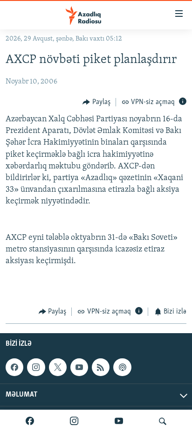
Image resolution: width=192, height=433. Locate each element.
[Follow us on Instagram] (36, 367)
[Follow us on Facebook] (14, 367)
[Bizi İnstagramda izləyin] (74, 421)
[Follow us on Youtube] (79, 367)
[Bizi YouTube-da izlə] (118, 421)
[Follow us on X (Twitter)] (58, 367)
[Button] (96, 102)
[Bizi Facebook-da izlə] (29, 421)
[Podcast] (122, 367)
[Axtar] (163, 421)
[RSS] (101, 367)
